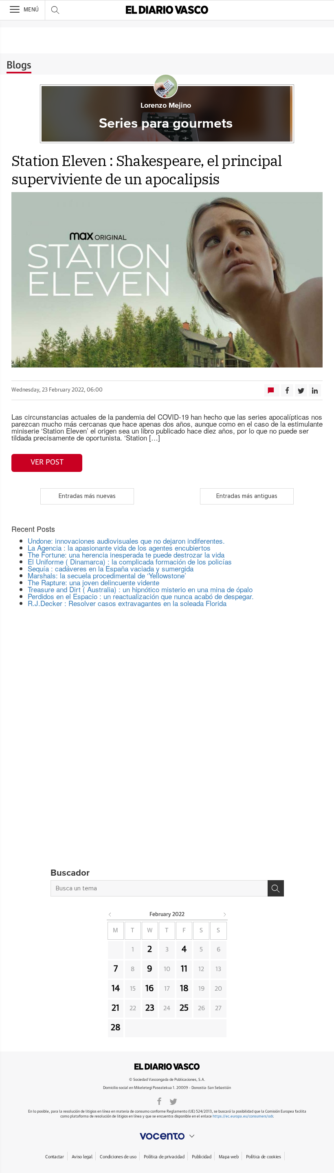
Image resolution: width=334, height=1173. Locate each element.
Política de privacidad (164, 1157)
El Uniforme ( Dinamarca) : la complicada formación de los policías (130, 561)
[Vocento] (167, 1136)
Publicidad (201, 1157)
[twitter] (173, 1100)
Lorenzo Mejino (166, 105)
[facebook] (159, 1100)
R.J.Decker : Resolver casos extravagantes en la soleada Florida (127, 603)
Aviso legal (82, 1157)
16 (149, 989)
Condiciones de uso (118, 1157)
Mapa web (228, 1157)
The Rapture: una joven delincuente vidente (93, 582)
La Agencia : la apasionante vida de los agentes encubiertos (119, 547)
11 (184, 969)
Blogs (19, 66)
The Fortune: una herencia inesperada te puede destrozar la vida (126, 554)
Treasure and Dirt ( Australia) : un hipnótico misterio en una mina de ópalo (140, 589)
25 (184, 1008)
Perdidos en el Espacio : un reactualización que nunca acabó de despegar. (141, 596)
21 (115, 1008)
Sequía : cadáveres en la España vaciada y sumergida (110, 568)
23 (149, 1008)
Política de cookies (263, 1157)
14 (116, 989)
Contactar (54, 1157)
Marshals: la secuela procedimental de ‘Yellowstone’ (107, 575)
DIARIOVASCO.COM (167, 1066)
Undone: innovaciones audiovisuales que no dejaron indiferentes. (126, 541)
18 (184, 989)
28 (116, 1028)
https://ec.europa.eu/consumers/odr (243, 1116)
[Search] (276, 888)
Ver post (47, 462)
